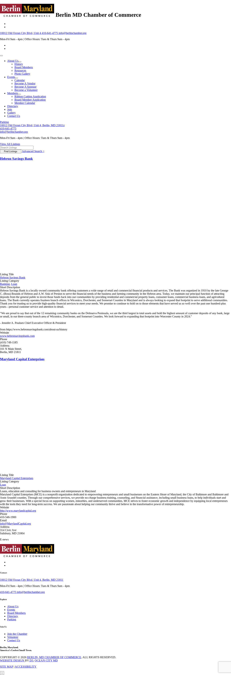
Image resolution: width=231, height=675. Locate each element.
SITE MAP (6, 666)
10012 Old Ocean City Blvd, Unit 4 (21, 33)
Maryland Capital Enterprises (22, 359)
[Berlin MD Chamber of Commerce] (27, 15)
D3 (31, 660)
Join (9, 109)
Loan (14, 284)
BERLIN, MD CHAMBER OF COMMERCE (54, 657)
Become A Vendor (24, 83)
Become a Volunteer (26, 90)
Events (11, 77)
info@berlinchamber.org (72, 33)
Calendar (19, 80)
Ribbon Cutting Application (30, 96)
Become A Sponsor (25, 86)
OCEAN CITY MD (46, 660)
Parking (4, 122)
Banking (5, 284)
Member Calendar (24, 102)
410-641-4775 (50, 33)
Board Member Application (30, 99)
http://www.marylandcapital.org (18, 510)
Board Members (23, 67)
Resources (20, 70)
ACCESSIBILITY (25, 666)
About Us (12, 60)
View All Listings (10, 144)
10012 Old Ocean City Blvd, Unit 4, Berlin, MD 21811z (32, 125)
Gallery (11, 112)
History (18, 64)
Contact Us (13, 115)
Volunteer (12, 637)
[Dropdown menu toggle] (19, 61)
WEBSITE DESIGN (12, 660)
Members (12, 93)
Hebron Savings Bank (16, 159)
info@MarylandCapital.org (15, 523)
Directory (12, 106)
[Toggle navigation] (1, 55)
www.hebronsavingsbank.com (17, 335)
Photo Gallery (22, 73)
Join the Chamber (17, 633)
